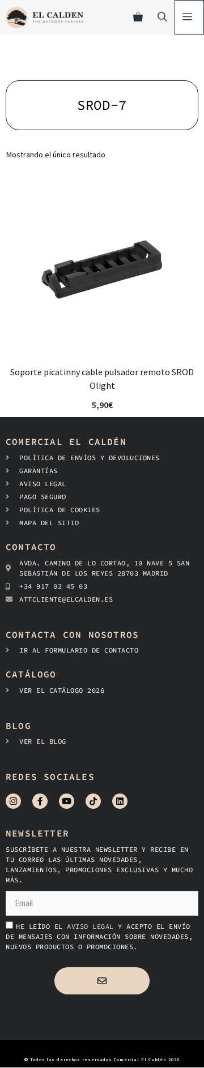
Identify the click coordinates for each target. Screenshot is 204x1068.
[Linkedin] (120, 801)
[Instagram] (13, 801)
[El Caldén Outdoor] (44, 17)
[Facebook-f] (40, 801)
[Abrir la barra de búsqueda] (162, 17)
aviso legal (92, 926)
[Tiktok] (93, 801)
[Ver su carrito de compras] (138, 17)
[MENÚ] (189, 17)
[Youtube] (66, 801)
